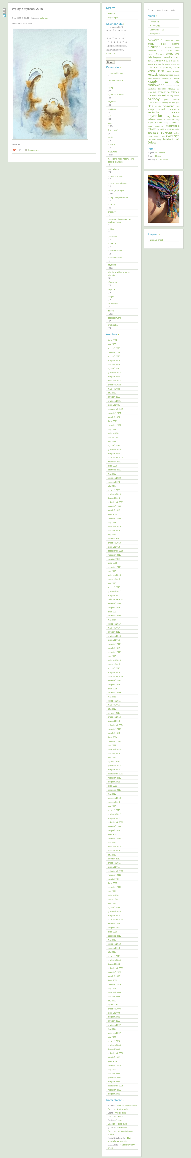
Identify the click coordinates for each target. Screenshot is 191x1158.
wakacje (158, 122)
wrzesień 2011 (114, 875)
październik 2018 (115, 551)
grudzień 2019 (114, 494)
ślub (154, 139)
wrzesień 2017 (114, 603)
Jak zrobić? (113, 130)
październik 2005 (115, 1086)
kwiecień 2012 (114, 846)
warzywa (167, 123)
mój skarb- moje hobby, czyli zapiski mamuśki (121, 160)
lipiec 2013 (112, 786)
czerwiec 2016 (114, 652)
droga (154, 61)
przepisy (112, 212)
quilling (111, 229)
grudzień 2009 (114, 960)
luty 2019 (112, 534)
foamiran (112, 109)
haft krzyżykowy (163, 67)
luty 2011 (112, 903)
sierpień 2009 (114, 976)
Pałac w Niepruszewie (127, 1105)
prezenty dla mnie (169, 103)
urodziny (175, 119)
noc (155, 96)
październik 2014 (115, 725)
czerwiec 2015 (114, 692)
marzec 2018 (114, 579)
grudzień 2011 (114, 863)
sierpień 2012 (114, 830)
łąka (149, 139)
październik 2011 (115, 871)
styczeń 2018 (114, 587)
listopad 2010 (114, 915)
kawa (168, 71)
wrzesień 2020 (114, 462)
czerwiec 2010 (114, 936)
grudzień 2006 (114, 1045)
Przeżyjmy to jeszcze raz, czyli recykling (119, 220)
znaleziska (113, 325)
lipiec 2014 (112, 737)
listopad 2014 (114, 721)
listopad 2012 (114, 818)
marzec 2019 (114, 530)
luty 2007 (112, 1037)
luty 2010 (112, 952)
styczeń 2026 (114, 348)
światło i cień (171, 139)
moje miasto (113, 169)
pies (166, 99)
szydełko (112, 265)
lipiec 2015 (112, 689)
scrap (151, 109)
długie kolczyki (154, 64)
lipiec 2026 (112, 340)
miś (178, 89)
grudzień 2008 (114, 1009)
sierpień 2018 (114, 559)
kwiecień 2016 (114, 660)
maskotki (162, 89)
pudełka (158, 106)
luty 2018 (112, 583)
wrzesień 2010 (114, 923)
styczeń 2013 (114, 810)
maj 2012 (112, 843)
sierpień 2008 (114, 1017)
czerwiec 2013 (114, 790)
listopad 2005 (114, 1081)
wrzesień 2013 (114, 778)
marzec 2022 (114, 389)
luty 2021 (112, 441)
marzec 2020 (114, 482)
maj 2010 (112, 940)
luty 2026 (112, 344)
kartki (110, 137)
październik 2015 (115, 676)
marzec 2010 (114, 948)
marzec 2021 (114, 437)
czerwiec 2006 (114, 1065)
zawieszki (153, 132)
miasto (171, 88)
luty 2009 (112, 1001)
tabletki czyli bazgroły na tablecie (119, 273)
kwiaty (153, 81)
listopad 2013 (114, 769)
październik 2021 (115, 409)
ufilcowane (112, 282)
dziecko (176, 61)
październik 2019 (115, 502)
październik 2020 (115, 457)
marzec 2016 (114, 664)
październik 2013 (115, 774)
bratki (160, 51)
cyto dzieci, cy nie (116, 94)
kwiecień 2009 (114, 992)
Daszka (111, 1109)
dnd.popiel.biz (162, 159)
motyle (150, 92)
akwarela (155, 40)
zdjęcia (111, 311)
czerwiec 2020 (114, 470)
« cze (108, 53)
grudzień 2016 (114, 636)
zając (177, 129)
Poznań (158, 103)
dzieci (169, 60)
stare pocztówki (115, 258)
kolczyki (153, 74)
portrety (152, 102)
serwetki (161, 109)
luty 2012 (112, 855)
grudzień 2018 (114, 543)
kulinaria (111, 144)
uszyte (111, 296)
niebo (151, 95)
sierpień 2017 (114, 607)
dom (149, 61)
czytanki (111, 102)
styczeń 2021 (114, 445)
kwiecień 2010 (114, 944)
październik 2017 (115, 599)
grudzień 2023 (114, 372)
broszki (168, 51)
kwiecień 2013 (114, 798)
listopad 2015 (114, 672)
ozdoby (154, 99)
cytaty (110, 87)
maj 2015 (112, 697)
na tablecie (173, 92)
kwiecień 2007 (114, 1033)
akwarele (169, 40)
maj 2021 (112, 429)
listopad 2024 (114, 360)
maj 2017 (112, 620)
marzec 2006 (114, 1073)
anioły (151, 43)
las (166, 81)
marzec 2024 (114, 364)
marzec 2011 (114, 899)
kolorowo (157, 78)
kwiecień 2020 (114, 478)
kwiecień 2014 (114, 749)
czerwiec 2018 (114, 567)
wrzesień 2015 (114, 680)
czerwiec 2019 (114, 518)
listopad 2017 (114, 595)
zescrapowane (114, 318)
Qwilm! (158, 156)
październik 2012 (115, 822)
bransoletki (152, 51)
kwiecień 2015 (114, 701)
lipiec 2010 (112, 932)
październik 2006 (115, 1053)
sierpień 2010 (114, 928)
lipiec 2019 (112, 514)
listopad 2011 (114, 867)
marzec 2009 (114, 996)
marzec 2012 (114, 851)
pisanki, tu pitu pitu (116, 190)
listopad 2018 (114, 547)
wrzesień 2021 (114, 413)
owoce (176, 96)
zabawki (152, 129)
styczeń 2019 (114, 539)
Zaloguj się (154, 21)
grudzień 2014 (114, 717)
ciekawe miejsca (115, 80)
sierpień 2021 (114, 417)
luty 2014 (112, 757)
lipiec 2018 (112, 563)
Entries (155, 25)
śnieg (159, 139)
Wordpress (155, 34)
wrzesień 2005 (114, 1090)
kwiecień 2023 (114, 380)
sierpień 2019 (114, 510)
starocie (175, 112)
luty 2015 (112, 709)
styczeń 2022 (114, 397)
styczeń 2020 (114, 490)
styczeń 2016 (114, 668)
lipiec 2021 (112, 421)
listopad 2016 (114, 640)
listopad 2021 (114, 405)
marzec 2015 (114, 705)
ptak (177, 103)
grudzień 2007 (114, 1025)
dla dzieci (173, 57)
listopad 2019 (114, 498)
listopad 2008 (114, 1013)
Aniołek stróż (122, 1109)
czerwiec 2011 (114, 887)
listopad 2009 (114, 964)
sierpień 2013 (114, 782)
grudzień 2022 (114, 385)
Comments (157, 30)
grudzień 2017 (114, 591)
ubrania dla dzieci (164, 120)
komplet (165, 78)
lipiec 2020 (112, 466)
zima (150, 136)
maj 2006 (112, 1069)
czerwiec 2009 (114, 984)
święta (152, 142)
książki (176, 78)
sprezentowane (115, 250)
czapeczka (157, 57)
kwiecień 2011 (114, 895)
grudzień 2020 (114, 449)
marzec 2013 (114, 802)
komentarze (33, 150)
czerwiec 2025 (114, 352)
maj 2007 (112, 1029)
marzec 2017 (114, 628)
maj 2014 (112, 745)
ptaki (150, 105)
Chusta (120, 1116)
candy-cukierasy (115, 73)
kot (171, 78)
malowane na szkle (172, 86)
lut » (114, 53)
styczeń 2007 (114, 1041)
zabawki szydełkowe (165, 129)
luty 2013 (112, 806)
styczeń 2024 (114, 368)
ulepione (111, 289)
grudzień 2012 (114, 814)
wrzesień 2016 (114, 644)
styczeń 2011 (114, 907)
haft (109, 116)
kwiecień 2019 (114, 526)
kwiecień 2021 (114, 433)
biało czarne (170, 43)
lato (177, 81)
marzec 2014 (114, 753)
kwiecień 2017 (114, 624)
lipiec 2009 (112, 980)
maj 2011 (112, 891)
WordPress (160, 152)
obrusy (170, 96)
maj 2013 (112, 794)
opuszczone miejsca (117, 183)
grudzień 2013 (114, 766)
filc (163, 64)
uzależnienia (113, 303)
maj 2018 (112, 571)
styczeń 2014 (114, 761)
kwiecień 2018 (114, 575)
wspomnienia (172, 126)
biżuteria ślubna (172, 47)
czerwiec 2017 (114, 615)
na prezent (159, 92)
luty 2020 (112, 486)
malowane (44, 18)
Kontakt (111, 14)
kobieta (176, 71)
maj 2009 (112, 988)
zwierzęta (172, 136)
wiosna (175, 122)
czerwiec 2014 (114, 741)
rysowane (112, 236)
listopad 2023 (114, 377)
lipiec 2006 (112, 1061)
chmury (151, 54)
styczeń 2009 (114, 1004)
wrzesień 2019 (114, 506)
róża (177, 106)
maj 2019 (112, 522)
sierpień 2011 (114, 879)
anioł (177, 41)
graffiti (167, 64)
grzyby (173, 64)
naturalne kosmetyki (117, 176)
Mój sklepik (113, 17)
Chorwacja (160, 54)
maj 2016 (112, 656)
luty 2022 (112, 393)
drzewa (160, 60)
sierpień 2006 (114, 1057)
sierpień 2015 (114, 684)
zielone (176, 133)
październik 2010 (115, 919)
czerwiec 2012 (114, 838)
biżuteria (154, 47)
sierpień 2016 (114, 648)
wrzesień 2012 (114, 826)
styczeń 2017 (114, 632)
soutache (112, 243)
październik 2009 (115, 968)
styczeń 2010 (114, 956)
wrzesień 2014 (114, 729)
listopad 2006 (114, 1049)
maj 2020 (112, 474)
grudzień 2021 (114, 401)
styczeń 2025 (114, 356)
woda (150, 126)
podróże (111, 204)
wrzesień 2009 (114, 972)
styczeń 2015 (114, 713)
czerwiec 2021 (114, 425)
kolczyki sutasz (166, 75)
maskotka (152, 89)
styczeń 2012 (114, 859)
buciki (177, 51)
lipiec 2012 (112, 834)
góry (178, 64)
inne (110, 123)
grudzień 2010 (114, 911)
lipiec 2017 (112, 612)
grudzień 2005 (114, 1078)
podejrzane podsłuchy (118, 197)
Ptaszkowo (122, 1124)
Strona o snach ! (157, 240)
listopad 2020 (114, 454)
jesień (151, 70)
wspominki (159, 126)
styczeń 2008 (114, 1021)
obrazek (162, 95)
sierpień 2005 (114, 1094)
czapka (165, 57)
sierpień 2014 (114, 733)
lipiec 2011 (112, 883)
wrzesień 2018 (114, 555)
